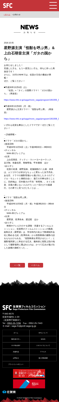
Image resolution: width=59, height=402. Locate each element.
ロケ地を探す (15, 345)
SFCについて (43, 333)
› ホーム (7, 14)
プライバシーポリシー (15, 364)
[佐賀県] (9, 392)
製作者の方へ (15, 339)
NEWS (43, 339)
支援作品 (16, 352)
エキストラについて (43, 345)
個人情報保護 (43, 358)
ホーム (16, 333)
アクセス (43, 352)
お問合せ (16, 358)
